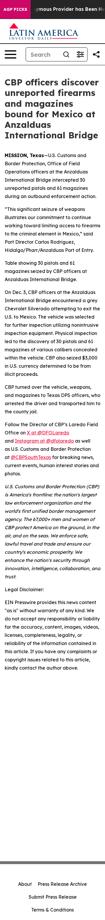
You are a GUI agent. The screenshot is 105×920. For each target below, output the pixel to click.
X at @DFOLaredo (48, 433)
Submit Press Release (53, 897)
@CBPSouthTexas (31, 457)
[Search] (66, 54)
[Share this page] (96, 54)
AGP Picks (15, 9)
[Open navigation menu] (10, 54)
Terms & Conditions (52, 910)
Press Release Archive (62, 884)
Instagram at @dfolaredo (44, 441)
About (25, 884)
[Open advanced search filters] (80, 54)
